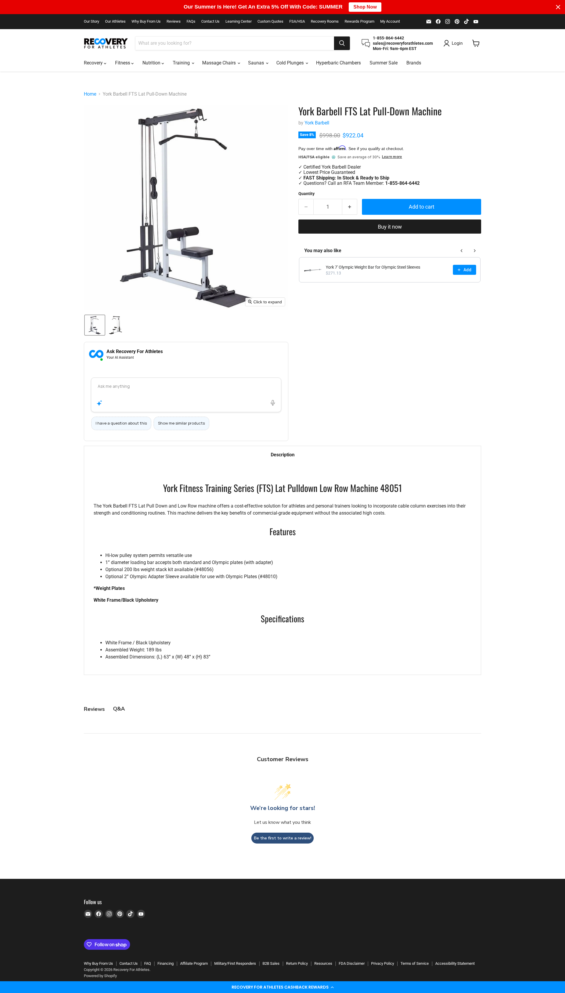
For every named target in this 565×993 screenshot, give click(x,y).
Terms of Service (415, 963)
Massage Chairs (219, 63)
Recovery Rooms (325, 21)
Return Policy (297, 963)
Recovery (94, 63)
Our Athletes (115, 21)
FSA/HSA (297, 21)
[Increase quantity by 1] (349, 207)
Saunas (256, 63)
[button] (282, 987)
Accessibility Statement (455, 963)
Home (90, 94)
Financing (165, 963)
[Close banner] (558, 7)
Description (283, 455)
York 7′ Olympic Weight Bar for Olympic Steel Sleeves (373, 267)
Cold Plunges (290, 63)
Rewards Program (359, 21)
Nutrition (152, 63)
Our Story (91, 21)
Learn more (392, 157)
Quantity (306, 193)
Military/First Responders (235, 963)
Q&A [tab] (119, 708)
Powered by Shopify (100, 976)
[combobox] (234, 43)
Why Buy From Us (146, 21)
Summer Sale (384, 63)
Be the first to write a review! (282, 838)
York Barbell (317, 123)
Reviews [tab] (94, 709)
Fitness (123, 63)
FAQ (147, 963)
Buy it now (390, 227)
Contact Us (210, 21)
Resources (323, 963)
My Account (390, 21)
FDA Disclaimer (352, 963)
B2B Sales (271, 963)
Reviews (174, 21)
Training (182, 63)
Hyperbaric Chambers (338, 63)
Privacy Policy (382, 963)
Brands (413, 63)
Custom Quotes (270, 21)
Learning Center (238, 21)
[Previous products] (461, 251)
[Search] (342, 43)
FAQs (191, 21)
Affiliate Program (194, 963)
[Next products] (474, 251)
